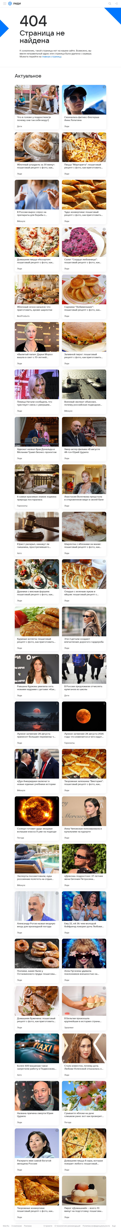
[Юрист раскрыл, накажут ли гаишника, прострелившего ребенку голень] (37, 534)
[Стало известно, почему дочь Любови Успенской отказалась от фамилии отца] (84, 1056)
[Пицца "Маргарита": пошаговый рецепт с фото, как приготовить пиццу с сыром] (84, 154)
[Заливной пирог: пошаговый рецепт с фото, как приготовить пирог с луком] (84, 344)
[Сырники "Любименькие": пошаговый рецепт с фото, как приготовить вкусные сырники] (84, 297)
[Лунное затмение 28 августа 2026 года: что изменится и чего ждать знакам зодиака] (84, 724)
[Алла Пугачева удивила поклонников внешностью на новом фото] (84, 961)
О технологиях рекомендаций (67, 1226)
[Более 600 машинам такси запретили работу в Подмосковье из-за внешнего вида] (37, 1056)
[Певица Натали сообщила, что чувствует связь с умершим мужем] (37, 392)
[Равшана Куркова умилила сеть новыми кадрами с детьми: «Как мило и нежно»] (37, 676)
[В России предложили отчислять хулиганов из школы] (84, 676)
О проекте (48, 1226)
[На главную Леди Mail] (16, 3)
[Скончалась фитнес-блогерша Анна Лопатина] (84, 107)
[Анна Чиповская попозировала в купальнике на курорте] (84, 818)
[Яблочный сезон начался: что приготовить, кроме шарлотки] (37, 297)
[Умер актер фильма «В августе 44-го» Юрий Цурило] (84, 439)
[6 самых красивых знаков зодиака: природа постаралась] (37, 486)
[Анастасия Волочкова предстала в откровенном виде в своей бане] (84, 486)
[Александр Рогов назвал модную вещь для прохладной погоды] (37, 913)
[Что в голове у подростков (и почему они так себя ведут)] (37, 107)
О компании (17, 1226)
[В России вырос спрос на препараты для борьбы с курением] (37, 202)
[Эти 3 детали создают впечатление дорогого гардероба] (84, 629)
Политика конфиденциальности (96, 1226)
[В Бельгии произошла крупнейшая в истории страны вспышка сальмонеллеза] (84, 1008)
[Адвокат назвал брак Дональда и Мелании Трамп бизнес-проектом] (37, 439)
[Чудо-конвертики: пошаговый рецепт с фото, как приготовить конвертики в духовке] (84, 202)
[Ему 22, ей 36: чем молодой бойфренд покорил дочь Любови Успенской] (84, 913)
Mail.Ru (6, 1226)
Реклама (28, 1226)
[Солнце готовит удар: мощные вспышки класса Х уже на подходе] (37, 818)
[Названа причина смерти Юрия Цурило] (37, 1103)
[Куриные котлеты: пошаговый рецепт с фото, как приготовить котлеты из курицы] (37, 629)
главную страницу (51, 56)
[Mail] (10, 3)
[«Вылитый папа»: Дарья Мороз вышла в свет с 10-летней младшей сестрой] (37, 344)
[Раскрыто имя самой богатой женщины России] (37, 1150)
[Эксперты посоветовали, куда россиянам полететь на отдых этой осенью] (37, 866)
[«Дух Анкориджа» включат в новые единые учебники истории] (37, 771)
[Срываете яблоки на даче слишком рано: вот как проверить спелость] (84, 1103)
